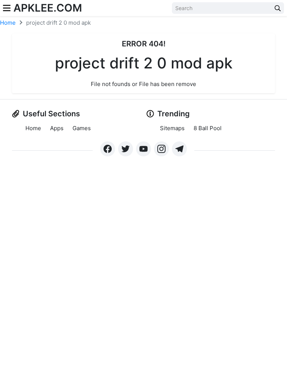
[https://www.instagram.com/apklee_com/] (161, 148)
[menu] (6, 8)
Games (81, 128)
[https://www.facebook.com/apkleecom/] (107, 148)
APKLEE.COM (47, 7)
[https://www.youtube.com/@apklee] (143, 148)
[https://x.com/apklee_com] (125, 148)
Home (8, 22)
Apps (57, 128)
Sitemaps (172, 128)
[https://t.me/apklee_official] (179, 148)
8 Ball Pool (208, 128)
